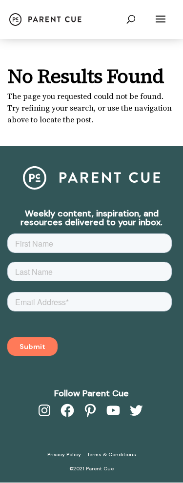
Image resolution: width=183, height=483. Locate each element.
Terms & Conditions (111, 454)
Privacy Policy (64, 454)
